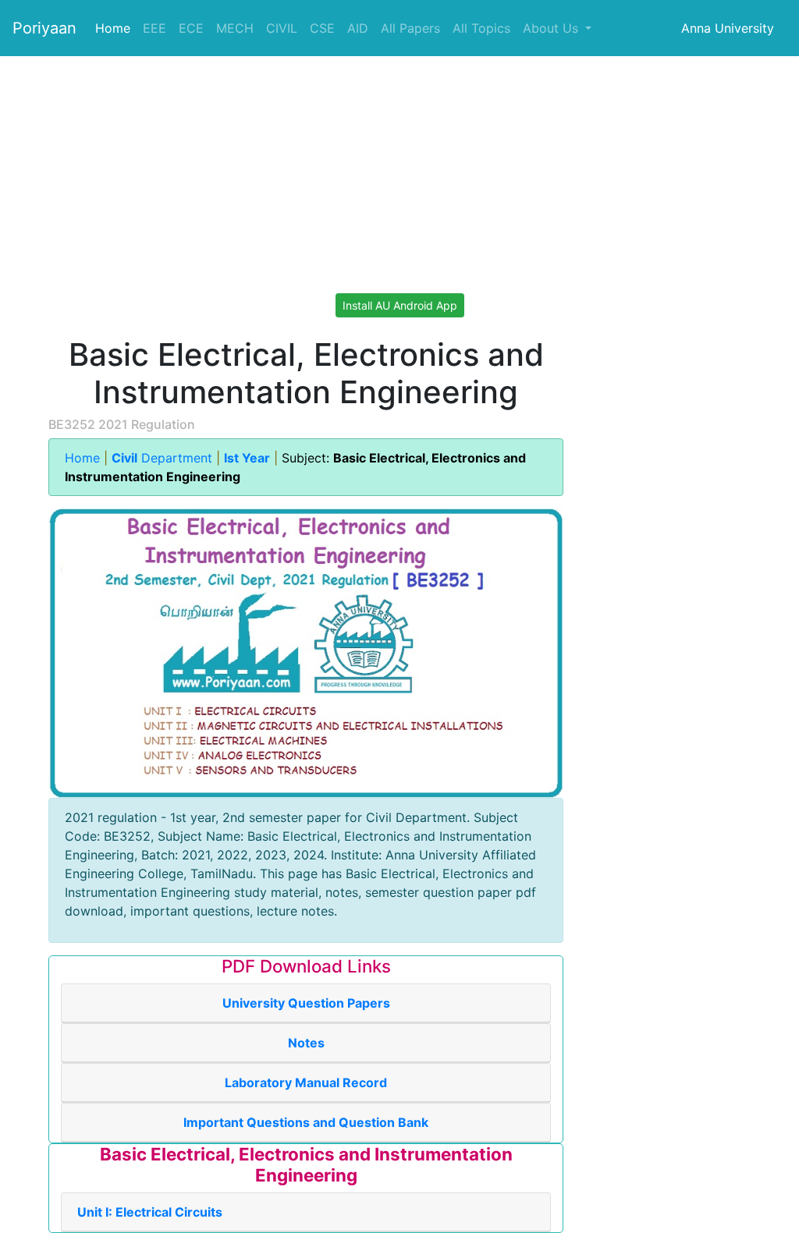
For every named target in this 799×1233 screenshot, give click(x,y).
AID (357, 28)
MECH (235, 28)
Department (164, 458)
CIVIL (281, 28)
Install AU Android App (400, 305)
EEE (154, 28)
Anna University (727, 28)
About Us (552, 28)
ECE (191, 28)
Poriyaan (44, 28)
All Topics (481, 28)
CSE (322, 28)
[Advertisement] (399, 165)
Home (112, 28)
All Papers (410, 28)
